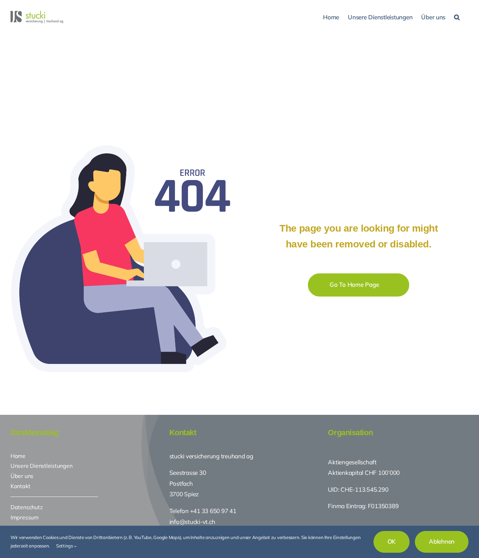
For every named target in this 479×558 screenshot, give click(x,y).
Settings (65, 546)
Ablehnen (441, 541)
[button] (457, 16)
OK (391, 541)
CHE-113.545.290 (363, 489)
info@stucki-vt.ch (192, 521)
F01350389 (383, 506)
